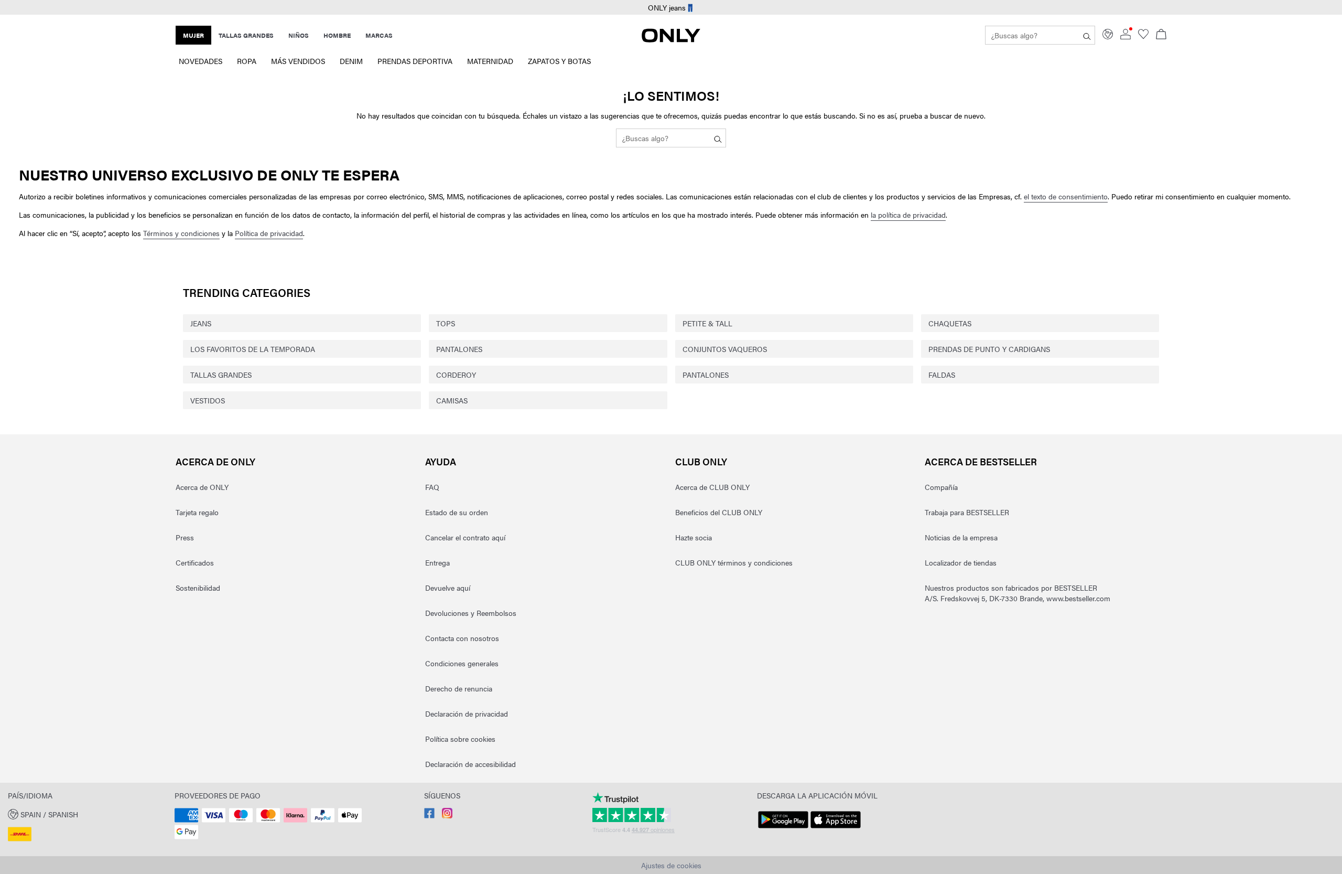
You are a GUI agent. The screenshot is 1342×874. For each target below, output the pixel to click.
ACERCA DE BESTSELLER (981, 461)
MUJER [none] (193, 35)
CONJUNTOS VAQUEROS (725, 349)
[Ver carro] (1161, 35)
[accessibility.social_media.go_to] (429, 815)
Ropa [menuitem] (246, 61)
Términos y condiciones (181, 233)
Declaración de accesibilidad (470, 764)
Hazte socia (693, 537)
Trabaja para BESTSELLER (967, 512)
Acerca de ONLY (215, 461)
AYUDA (440, 461)
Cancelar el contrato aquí (465, 537)
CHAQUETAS (949, 323)
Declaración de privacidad (466, 713)
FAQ (432, 487)
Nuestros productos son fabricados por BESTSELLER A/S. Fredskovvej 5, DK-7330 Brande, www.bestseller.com (1017, 592)
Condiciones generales (462, 663)
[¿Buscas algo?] (1087, 35)
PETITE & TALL (707, 323)
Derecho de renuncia (458, 688)
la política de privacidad (908, 214)
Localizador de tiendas (961, 562)
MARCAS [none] (379, 35)
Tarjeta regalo (197, 512)
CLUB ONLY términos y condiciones (734, 562)
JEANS (200, 323)
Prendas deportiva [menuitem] (414, 61)
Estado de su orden (456, 512)
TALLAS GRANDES (221, 374)
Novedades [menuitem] (200, 61)
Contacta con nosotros (462, 638)
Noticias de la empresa (961, 537)
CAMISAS (452, 400)
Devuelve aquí (447, 587)
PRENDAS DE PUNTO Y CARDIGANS (989, 349)
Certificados (195, 562)
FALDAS (941, 374)
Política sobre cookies (460, 738)
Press (185, 537)
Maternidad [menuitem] (490, 61)
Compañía (941, 487)
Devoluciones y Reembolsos (470, 612)
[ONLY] (671, 39)
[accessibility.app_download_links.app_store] (835, 828)
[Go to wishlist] (1143, 36)
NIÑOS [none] (298, 35)
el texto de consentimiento (1066, 196)
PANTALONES (459, 349)
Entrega (437, 562)
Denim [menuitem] (351, 61)
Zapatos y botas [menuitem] (559, 61)
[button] (87, 813)
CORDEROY (456, 374)
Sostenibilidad (198, 587)
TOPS (445, 323)
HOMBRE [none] (337, 35)
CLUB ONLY (701, 461)
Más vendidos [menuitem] (298, 61)
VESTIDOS (207, 400)
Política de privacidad (269, 233)
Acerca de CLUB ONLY (712, 487)
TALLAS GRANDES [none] (246, 35)
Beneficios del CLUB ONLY (718, 512)
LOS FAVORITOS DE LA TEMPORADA (252, 349)
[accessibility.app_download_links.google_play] (783, 828)
